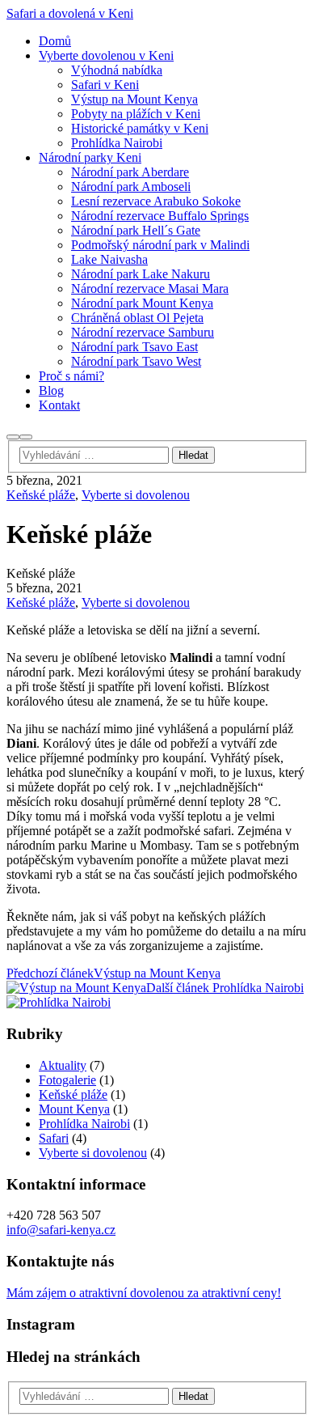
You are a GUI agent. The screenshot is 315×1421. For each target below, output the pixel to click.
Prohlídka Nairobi (84, 1123)
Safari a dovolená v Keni (69, 13)
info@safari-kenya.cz (61, 1229)
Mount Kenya (74, 1109)
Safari (54, 1138)
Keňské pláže (40, 495)
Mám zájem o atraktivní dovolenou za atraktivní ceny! (143, 1293)
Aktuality (62, 1065)
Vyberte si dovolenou (136, 495)
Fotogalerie (67, 1080)
